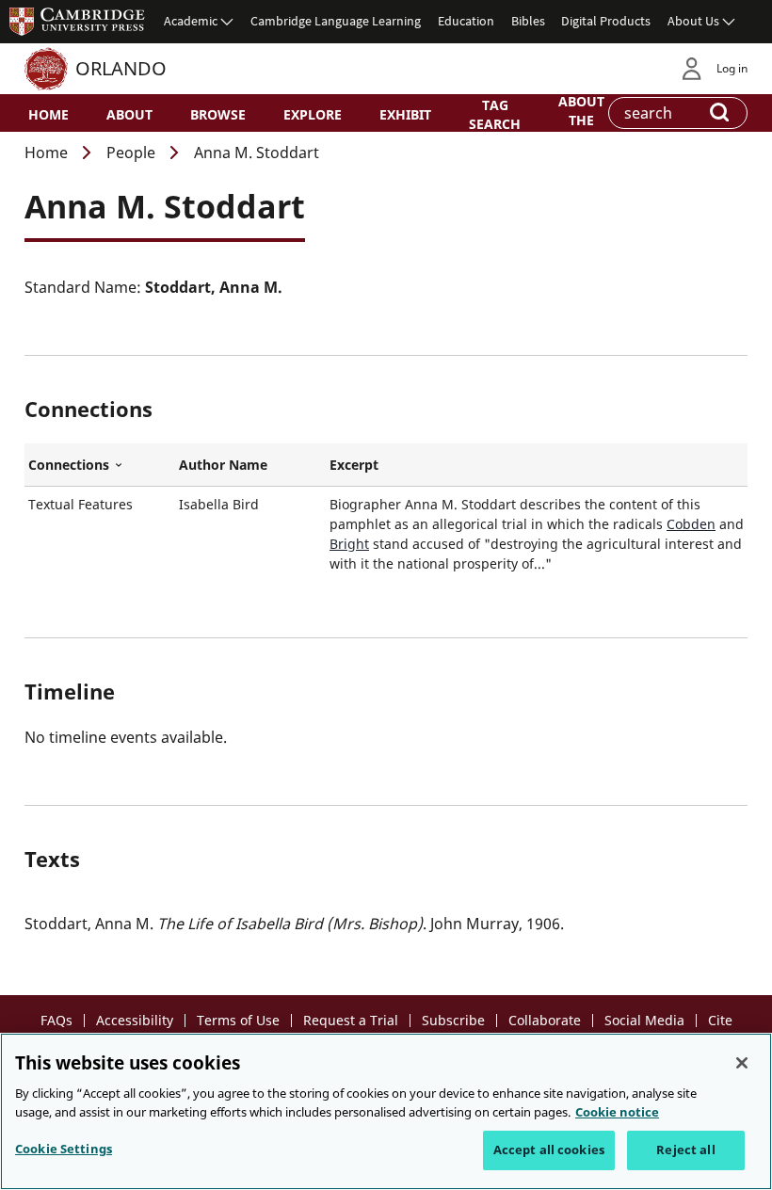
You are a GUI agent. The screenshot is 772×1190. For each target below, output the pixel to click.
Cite (720, 1020)
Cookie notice (617, 1111)
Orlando (121, 68)
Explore (312, 114)
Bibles (528, 20)
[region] (386, 1111)
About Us (693, 20)
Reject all (685, 1149)
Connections (99, 465)
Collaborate (544, 1020)
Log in (732, 68)
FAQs (56, 1020)
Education (466, 20)
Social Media (644, 1020)
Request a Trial (350, 1020)
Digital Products (606, 20)
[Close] (742, 1063)
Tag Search (495, 114)
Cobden (691, 524)
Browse (218, 114)
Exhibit (405, 114)
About (129, 114)
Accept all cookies (548, 1149)
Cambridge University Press (77, 21)
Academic (190, 20)
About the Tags (581, 118)
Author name (223, 465)
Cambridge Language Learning (335, 20)
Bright (349, 544)
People (130, 152)
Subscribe (453, 1020)
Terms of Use (238, 1020)
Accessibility (134, 1020)
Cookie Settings (63, 1148)
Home (48, 114)
